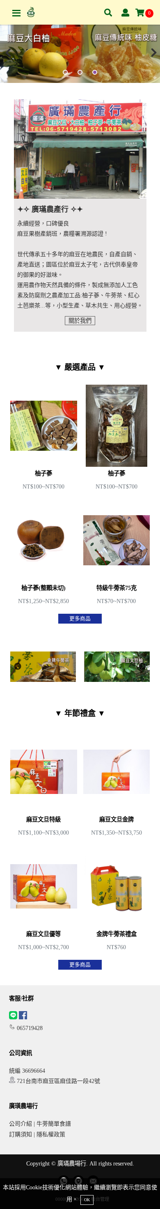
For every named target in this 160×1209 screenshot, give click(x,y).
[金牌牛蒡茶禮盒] (116, 899)
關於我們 (80, 320)
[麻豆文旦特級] (43, 785)
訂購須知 (20, 1134)
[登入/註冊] (125, 13)
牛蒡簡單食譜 (54, 1124)
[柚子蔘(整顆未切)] (43, 553)
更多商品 (80, 619)
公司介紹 (20, 1124)
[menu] (16, 13)
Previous (18, 667)
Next (142, 667)
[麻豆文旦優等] (43, 899)
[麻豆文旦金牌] (116, 785)
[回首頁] (31, 12)
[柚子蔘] (43, 439)
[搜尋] (108, 13)
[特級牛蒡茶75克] (116, 553)
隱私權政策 (51, 1134)
